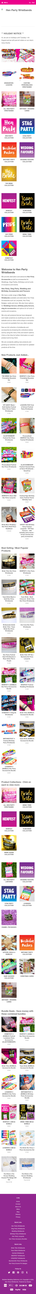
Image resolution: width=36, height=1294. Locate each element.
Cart (33, 3)
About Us (18, 1207)
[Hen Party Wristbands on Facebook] (13, 1273)
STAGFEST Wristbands (18, 1258)
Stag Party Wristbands (18, 1229)
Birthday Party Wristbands (18, 1234)
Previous (5, 55)
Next (30, 55)
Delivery (18, 1214)
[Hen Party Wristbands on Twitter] (9, 1273)
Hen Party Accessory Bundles (18, 1239)
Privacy (18, 1217)
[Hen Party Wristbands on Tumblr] (27, 1273)
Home (18, 1201)
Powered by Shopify (25, 1282)
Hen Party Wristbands (18, 1226)
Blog (18, 1212)
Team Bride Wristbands (18, 1250)
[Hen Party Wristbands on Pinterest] (18, 1273)
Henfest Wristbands (18, 1253)
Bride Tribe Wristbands (18, 1248)
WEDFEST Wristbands (18, 1256)
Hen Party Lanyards (18, 1236)
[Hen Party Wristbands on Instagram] (22, 1273)
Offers (18, 1209)
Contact (18, 1204)
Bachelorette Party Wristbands (18, 1261)
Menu (6, 3)
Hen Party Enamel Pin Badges (18, 1263)
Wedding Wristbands (18, 1231)
